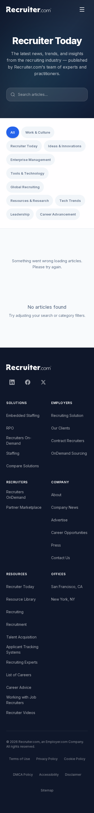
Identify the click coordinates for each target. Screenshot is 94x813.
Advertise (59, 520)
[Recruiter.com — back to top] (28, 9)
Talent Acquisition (21, 637)
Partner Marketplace (24, 507)
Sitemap (47, 790)
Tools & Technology (27, 173)
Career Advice (18, 687)
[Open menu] (82, 9)
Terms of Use (19, 759)
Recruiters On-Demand (18, 440)
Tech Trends (70, 200)
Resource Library (21, 599)
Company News (64, 507)
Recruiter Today (24, 146)
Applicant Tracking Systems (22, 649)
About (56, 494)
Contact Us (60, 557)
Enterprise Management (30, 160)
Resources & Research (29, 200)
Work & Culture (37, 132)
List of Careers (18, 675)
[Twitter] (43, 382)
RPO (10, 428)
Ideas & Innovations (64, 146)
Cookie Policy (74, 759)
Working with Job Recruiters (21, 700)
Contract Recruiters (67, 440)
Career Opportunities (69, 532)
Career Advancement (58, 214)
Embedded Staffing (22, 415)
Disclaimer (73, 775)
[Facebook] (27, 382)
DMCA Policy (23, 775)
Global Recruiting (25, 187)
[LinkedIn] (12, 382)
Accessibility (49, 775)
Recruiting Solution (67, 415)
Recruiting (15, 612)
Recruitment (16, 624)
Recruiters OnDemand (16, 495)
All (12, 132)
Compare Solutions (22, 466)
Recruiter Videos (20, 712)
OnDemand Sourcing (69, 453)
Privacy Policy (47, 759)
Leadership (20, 214)
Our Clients (60, 428)
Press (56, 545)
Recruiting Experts (22, 662)
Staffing (12, 453)
